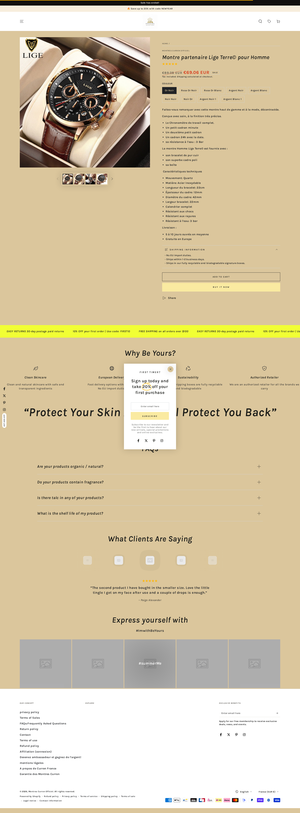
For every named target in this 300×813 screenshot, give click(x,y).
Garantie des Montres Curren (40, 774)
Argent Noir (236, 91)
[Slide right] (112, 179)
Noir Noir (172, 100)
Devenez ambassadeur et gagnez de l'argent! (50, 757)
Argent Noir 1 (208, 100)
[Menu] (21, 21)
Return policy (29, 729)
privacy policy (29, 712)
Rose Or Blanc (213, 91)
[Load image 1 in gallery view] (67, 179)
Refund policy (29, 745)
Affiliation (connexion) (36, 751)
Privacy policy (69, 796)
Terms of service (89, 796)
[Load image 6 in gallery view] (102, 179)
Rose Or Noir (189, 91)
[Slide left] (57, 179)
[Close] (170, 369)
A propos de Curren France (38, 768)
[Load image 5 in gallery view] (90, 179)
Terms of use (28, 740)
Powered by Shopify (30, 796)
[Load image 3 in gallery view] (79, 179)
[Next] (220, 560)
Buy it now (221, 287)
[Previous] (79, 560)
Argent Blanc (259, 91)
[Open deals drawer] (269, 21)
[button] (260, 21)
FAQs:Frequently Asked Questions (43, 723)
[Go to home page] (150, 21)
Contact (25, 734)
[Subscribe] (278, 713)
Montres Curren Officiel (176, 51)
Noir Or (189, 100)
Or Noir (171, 91)
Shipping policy (109, 796)
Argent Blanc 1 (232, 100)
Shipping (182, 76)
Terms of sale (128, 796)
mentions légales (32, 763)
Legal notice (29, 800)
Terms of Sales (30, 717)
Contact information (51, 800)
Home (165, 44)
